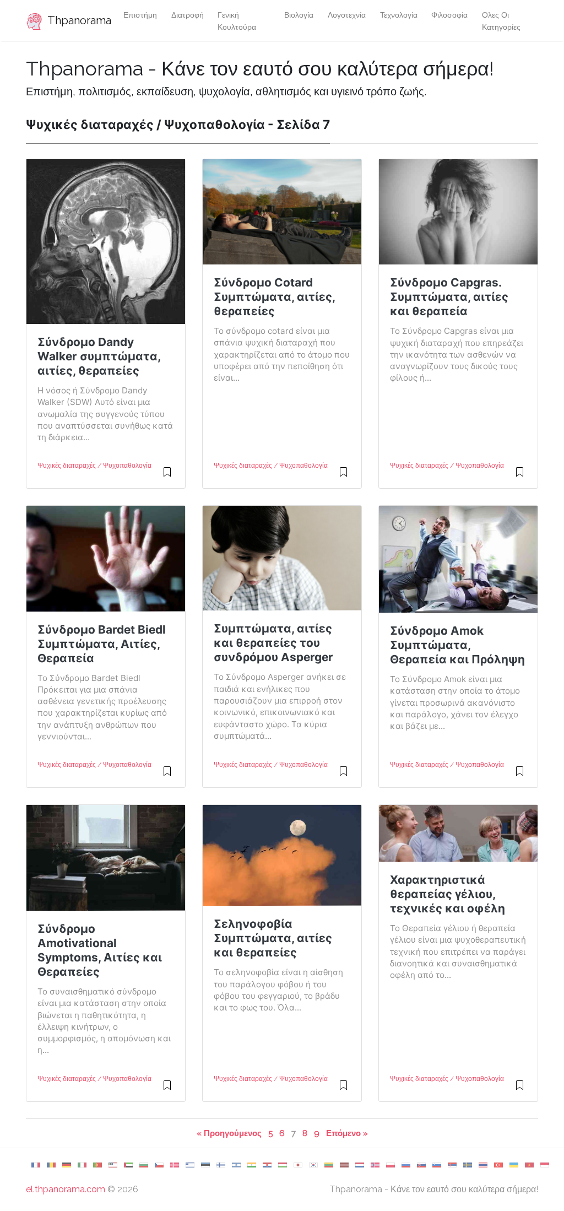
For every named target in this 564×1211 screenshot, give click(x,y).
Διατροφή (187, 14)
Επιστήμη (140, 14)
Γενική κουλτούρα (237, 20)
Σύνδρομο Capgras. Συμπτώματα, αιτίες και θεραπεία (449, 296)
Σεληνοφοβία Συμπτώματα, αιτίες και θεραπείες (273, 938)
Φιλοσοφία (449, 14)
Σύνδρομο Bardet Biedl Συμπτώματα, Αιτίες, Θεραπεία (101, 644)
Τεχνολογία (398, 14)
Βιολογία (298, 14)
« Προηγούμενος (229, 1133)
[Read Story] (167, 476)
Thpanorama (76, 20)
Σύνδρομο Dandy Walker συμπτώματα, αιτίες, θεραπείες (98, 356)
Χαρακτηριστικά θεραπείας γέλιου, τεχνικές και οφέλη (447, 894)
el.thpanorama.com (65, 1189)
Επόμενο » (347, 1133)
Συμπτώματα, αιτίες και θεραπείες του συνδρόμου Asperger (273, 642)
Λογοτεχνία (347, 14)
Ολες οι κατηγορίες (501, 20)
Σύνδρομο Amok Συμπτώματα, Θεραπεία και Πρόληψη (457, 645)
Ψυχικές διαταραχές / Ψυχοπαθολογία (94, 465)
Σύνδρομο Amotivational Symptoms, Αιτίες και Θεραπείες (99, 950)
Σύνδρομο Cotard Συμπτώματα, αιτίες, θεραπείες (274, 296)
